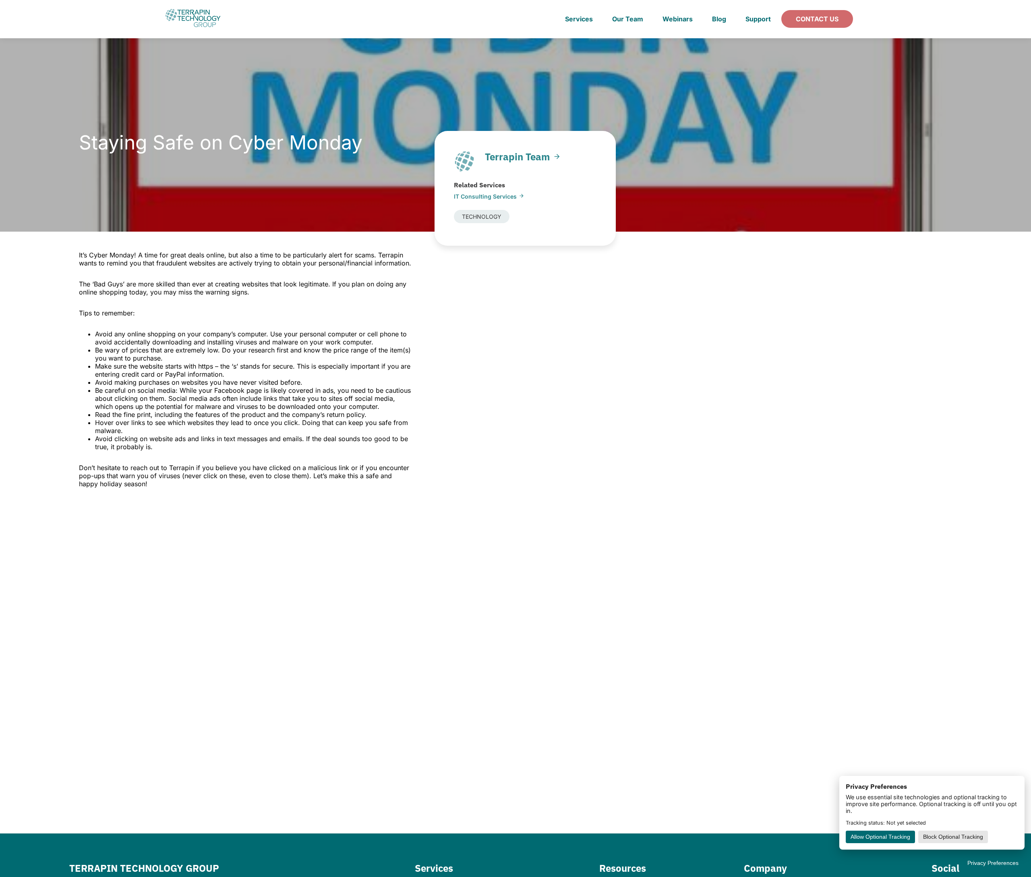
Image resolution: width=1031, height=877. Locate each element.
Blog (719, 19)
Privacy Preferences (993, 863)
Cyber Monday (111, 255)
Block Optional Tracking (953, 837)
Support (758, 19)
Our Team (627, 19)
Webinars (677, 19)
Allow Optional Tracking (880, 837)
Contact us (817, 19)
